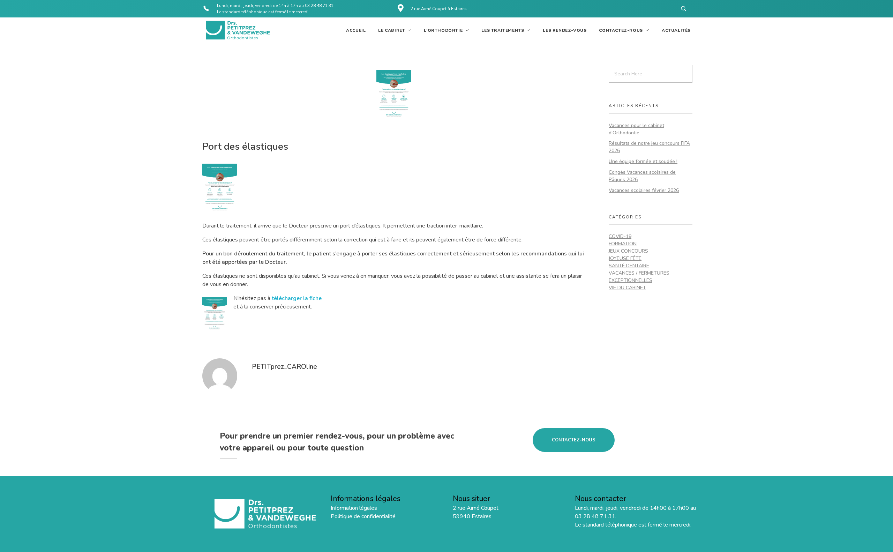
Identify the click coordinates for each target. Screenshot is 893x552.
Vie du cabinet (627, 287)
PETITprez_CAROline (284, 366)
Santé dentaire (629, 265)
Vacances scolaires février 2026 (644, 190)
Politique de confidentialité (363, 516)
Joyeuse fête (625, 258)
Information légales (354, 508)
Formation (623, 243)
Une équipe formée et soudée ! (643, 161)
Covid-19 (620, 236)
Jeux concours (628, 251)
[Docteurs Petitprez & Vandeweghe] (237, 30)
